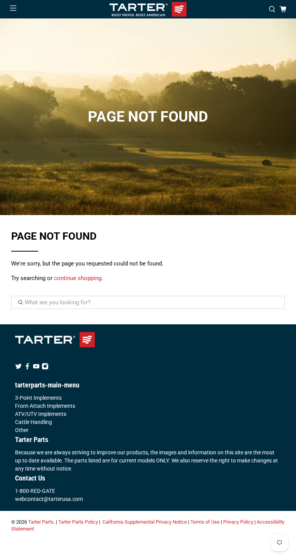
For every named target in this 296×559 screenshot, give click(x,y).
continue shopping (77, 278)
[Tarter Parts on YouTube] (36, 368)
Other (22, 430)
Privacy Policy (238, 522)
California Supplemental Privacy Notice (145, 522)
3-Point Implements (38, 398)
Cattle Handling (33, 422)
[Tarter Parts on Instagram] (45, 368)
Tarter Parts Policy (78, 522)
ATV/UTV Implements (40, 414)
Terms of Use (205, 522)
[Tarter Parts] (148, 9)
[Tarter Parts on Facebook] (27, 368)
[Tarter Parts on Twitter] (18, 368)
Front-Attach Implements (45, 406)
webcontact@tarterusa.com (49, 499)
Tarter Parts (41, 522)
